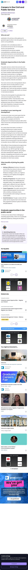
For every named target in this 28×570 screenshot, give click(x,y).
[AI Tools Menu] (17, 2)
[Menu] (26, 2)
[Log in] (23, 2)
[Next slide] (16, 275)
